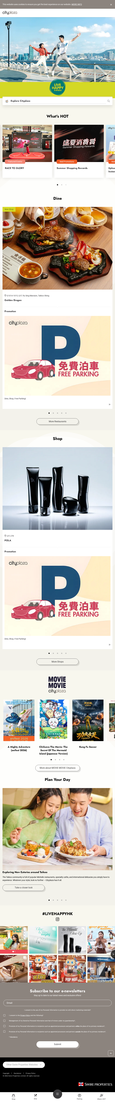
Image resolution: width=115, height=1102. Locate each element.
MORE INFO (77, 4)
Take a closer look (24, 887)
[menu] (57, 1094)
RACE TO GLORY (14, 168)
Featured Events (15, 161)
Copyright (6, 1073)
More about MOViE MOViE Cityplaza (57, 768)
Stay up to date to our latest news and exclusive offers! (57, 995)
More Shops (58, 661)
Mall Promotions (67, 161)
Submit (57, 1044)
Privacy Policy (25, 1015)
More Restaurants (57, 421)
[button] (3, 45)
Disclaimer (17, 1073)
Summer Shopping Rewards (72, 168)
